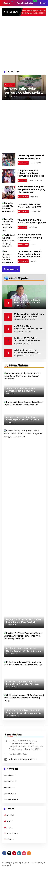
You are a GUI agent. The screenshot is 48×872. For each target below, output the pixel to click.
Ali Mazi (10, 839)
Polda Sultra (12, 833)
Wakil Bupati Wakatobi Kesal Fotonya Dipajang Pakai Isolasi (30, 237)
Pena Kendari (10, 781)
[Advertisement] (24, 42)
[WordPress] (19, 853)
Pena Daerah (10, 85)
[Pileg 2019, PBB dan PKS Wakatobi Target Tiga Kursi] (8, 224)
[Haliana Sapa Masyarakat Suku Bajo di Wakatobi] (8, 159)
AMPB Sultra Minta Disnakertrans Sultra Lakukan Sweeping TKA (28, 327)
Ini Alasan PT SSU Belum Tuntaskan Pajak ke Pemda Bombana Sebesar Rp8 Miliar (28, 339)
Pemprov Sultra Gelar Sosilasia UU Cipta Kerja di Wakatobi (23, 91)
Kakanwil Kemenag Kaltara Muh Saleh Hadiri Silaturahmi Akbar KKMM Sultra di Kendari (27, 12)
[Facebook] (4, 853)
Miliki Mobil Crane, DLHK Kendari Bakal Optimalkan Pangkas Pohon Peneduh (27, 351)
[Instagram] (24, 853)
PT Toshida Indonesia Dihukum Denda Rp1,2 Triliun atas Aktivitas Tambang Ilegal (29, 315)
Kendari (10, 815)
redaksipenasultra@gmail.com (23, 759)
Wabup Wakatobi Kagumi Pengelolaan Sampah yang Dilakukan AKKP (31, 189)
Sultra (9, 827)
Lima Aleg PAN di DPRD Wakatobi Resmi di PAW (29, 205)
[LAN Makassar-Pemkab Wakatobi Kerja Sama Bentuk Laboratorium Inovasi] (8, 256)
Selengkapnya (11, 269)
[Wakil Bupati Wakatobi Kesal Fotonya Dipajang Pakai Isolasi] (8, 240)
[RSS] (29, 853)
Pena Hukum (10, 793)
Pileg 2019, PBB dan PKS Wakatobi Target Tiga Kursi (32, 221)
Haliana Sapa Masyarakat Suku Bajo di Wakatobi (31, 157)
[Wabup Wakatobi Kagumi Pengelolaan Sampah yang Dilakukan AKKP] (8, 192)
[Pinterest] (14, 853)
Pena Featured (11, 799)
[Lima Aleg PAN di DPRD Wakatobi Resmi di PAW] (8, 208)
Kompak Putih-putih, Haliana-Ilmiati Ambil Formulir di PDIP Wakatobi (31, 173)
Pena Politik (22, 180)
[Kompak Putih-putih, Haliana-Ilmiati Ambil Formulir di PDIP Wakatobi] (8, 176)
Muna (9, 821)
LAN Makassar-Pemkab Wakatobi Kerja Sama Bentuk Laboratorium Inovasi (29, 255)
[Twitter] (9, 853)
